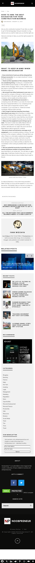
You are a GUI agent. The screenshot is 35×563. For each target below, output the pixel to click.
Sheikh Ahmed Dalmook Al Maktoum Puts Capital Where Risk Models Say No (22, 294)
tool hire (13, 31)
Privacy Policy (15, 529)
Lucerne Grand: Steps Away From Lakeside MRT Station (21, 325)
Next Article (17, 210)
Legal (4, 389)
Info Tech (5, 384)
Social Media (6, 418)
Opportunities (6, 401)
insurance (29, 136)
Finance (5, 379)
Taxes (4, 421)
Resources (6, 413)
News (4, 399)
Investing (5, 387)
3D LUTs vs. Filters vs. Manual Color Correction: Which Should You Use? (21, 284)
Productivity (6, 409)
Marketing (5, 394)
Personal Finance (7, 406)
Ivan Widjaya (7, 21)
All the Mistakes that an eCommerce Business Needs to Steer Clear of (17, 213)
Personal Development (9, 404)
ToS (25, 529)
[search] (30, 505)
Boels (13, 86)
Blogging (5, 375)
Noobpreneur (27, 236)
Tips (3, 25)
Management (6, 392)
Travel (4, 428)
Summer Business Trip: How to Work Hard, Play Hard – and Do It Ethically (21, 304)
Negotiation (6, 396)
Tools (4, 425)
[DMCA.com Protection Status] (12, 492)
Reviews (5, 416)
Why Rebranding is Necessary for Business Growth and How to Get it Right (17, 206)
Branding (5, 377)
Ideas (4, 382)
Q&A (4, 411)
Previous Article (17, 203)
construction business (9, 196)
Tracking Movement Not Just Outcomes (20, 314)
